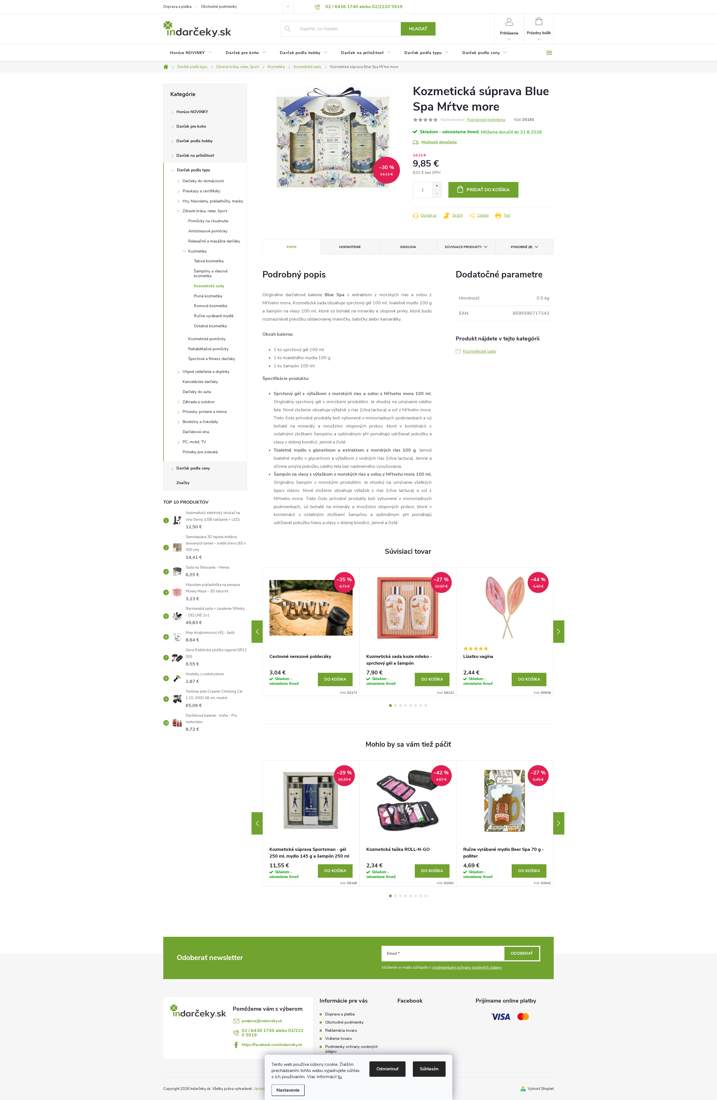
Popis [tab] (292, 247)
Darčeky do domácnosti (203, 181)
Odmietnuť (387, 1069)
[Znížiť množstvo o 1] (436, 193)
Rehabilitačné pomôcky (208, 349)
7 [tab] (420, 705)
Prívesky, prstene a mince (205, 411)
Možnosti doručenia (439, 142)
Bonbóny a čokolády (200, 421)
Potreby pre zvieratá (200, 452)
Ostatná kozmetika (210, 326)
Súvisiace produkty (463, 247)
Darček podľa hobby (194, 141)
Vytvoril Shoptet (541, 1088)
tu (340, 1077)
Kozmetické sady (209, 286)
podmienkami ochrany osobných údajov (467, 967)
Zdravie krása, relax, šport (205, 211)
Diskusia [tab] (408, 247)
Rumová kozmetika (210, 306)
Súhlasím (429, 1069)
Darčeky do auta (197, 391)
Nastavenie (288, 1090)
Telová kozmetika (209, 261)
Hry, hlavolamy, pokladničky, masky (213, 201)
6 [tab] (415, 705)
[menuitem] (191, 53)
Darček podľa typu (193, 170)
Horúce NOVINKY (192, 112)
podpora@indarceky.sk (262, 1021)
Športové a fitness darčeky (211, 358)
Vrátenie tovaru (338, 1038)
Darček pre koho (191, 126)
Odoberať (522, 953)
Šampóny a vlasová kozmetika (210, 273)
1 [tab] (390, 705)
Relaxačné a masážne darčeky (214, 241)
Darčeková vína (196, 432)
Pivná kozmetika (208, 296)
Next (558, 631)
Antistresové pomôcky (207, 231)
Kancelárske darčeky (200, 381)
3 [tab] (400, 705)
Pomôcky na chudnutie (208, 221)
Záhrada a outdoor (199, 402)
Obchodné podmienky (219, 6)
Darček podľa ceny (193, 468)
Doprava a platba (177, 6)
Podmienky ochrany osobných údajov (351, 1049)
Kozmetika (197, 251)
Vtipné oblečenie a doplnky (206, 371)
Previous (257, 631)
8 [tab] (425, 705)
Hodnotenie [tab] (350, 247)
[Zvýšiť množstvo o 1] (436, 186)
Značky (182, 482)
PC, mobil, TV (194, 442)
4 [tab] (405, 705)
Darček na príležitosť (195, 155)
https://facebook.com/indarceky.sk (272, 1044)
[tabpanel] (311, 631)
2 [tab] (395, 705)
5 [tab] (410, 705)
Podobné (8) (521, 247)
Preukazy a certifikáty (201, 191)
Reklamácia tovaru (341, 1030)
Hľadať (418, 29)
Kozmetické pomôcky (206, 339)
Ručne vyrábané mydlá (213, 316)
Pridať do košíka (488, 190)
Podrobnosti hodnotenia (486, 120)
